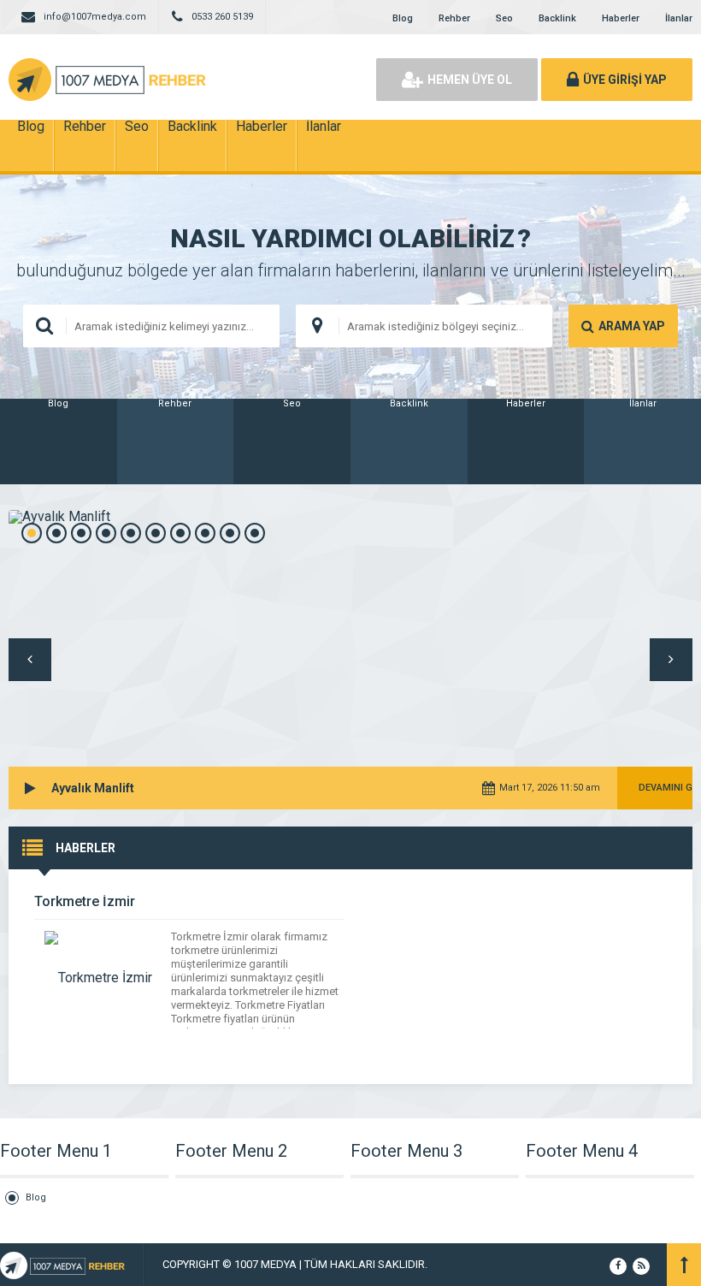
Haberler (620, 18)
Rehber (454, 18)
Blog (402, 18)
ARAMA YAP (631, 326)
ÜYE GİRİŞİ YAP (625, 79)
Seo (504, 18)
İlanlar (678, 18)
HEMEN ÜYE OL (469, 79)
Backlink (557, 18)
